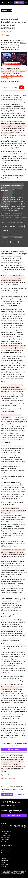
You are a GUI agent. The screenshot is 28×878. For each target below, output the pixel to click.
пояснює (23, 42)
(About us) (8, 831)
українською (13, 872)
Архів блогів (4, 864)
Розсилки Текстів (5, 837)
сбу (7, 778)
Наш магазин (4, 860)
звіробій (12, 778)
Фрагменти (4, 835)
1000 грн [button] (20, 226)
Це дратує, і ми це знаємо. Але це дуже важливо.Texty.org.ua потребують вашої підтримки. (13, 187)
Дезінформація (5, 851)
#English (3, 841)
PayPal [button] (15, 242)
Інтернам (3, 855)
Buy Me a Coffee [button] (16, 238)
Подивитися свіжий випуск (14, 819)
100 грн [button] (4, 226)
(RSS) (6, 833)
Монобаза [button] (5, 242)
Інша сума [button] (5, 230)
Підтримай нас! (5, 858)
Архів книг (4, 866)
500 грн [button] (12, 226)
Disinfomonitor (5, 853)
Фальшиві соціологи (6, 849)
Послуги (3, 847)
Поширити (6, 35)
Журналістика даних (6, 845)
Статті (2, 833)
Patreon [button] (5, 238)
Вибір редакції (5, 839)
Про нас (3, 831)
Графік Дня (4, 862)
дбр (3, 778)
